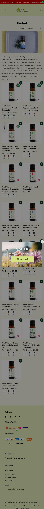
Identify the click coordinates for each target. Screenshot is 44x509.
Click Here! (22, 259)
